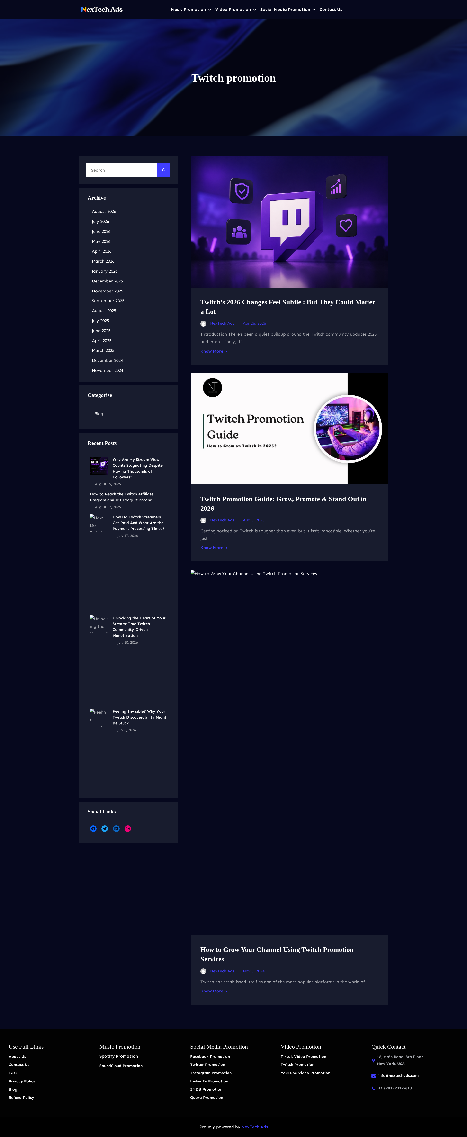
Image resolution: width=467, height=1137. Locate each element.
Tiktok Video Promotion (303, 1056)
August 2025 (104, 310)
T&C (13, 1073)
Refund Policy (21, 1097)
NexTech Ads (255, 1126)
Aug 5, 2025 (254, 520)
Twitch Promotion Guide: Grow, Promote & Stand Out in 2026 (283, 503)
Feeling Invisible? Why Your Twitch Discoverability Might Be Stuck (139, 717)
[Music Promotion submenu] (209, 9)
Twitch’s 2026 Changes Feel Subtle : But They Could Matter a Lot (287, 306)
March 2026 (103, 261)
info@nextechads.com (398, 1075)
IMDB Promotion (206, 1089)
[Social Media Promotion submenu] (313, 9)
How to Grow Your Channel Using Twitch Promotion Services (277, 954)
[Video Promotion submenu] (254, 9)
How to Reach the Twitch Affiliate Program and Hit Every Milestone (121, 497)
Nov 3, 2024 (254, 971)
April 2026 (101, 251)
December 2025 (107, 281)
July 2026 (100, 221)
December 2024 (107, 360)
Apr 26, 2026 (254, 323)
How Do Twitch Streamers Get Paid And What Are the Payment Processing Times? (138, 523)
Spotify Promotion (118, 1056)
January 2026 (104, 271)
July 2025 (100, 320)
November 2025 (107, 291)
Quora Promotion (206, 1097)
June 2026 (101, 231)
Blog (98, 413)
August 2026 (104, 211)
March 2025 (103, 350)
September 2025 (108, 300)
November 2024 (107, 370)
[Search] (163, 170)
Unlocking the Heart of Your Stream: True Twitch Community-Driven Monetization (139, 627)
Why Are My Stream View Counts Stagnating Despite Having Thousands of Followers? (138, 468)
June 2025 (101, 330)
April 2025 (101, 340)
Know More (211, 351)
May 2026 (101, 241)
